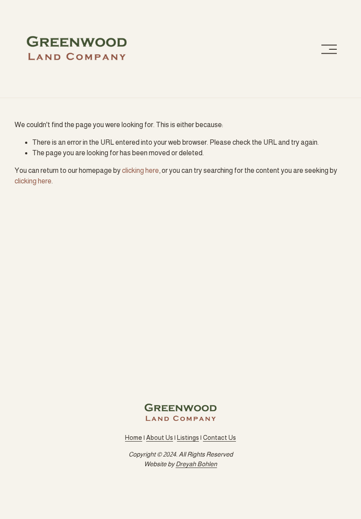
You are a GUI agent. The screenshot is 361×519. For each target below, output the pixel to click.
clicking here (140, 170)
